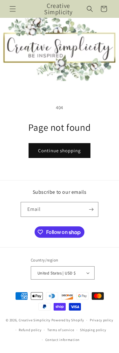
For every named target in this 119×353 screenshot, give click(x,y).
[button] (13, 9)
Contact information (62, 339)
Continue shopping (59, 151)
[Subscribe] (91, 209)
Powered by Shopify (67, 320)
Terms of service (60, 330)
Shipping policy (93, 330)
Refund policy (30, 330)
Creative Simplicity (34, 320)
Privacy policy (101, 320)
